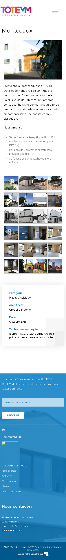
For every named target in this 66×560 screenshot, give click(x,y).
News (5, 486)
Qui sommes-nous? (14, 465)
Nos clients (9, 470)
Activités (7, 476)
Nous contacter (12, 491)
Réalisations (9, 481)
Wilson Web (33, 550)
